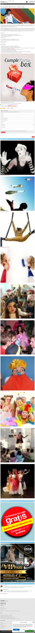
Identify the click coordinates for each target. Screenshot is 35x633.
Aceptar (16, 629)
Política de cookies (20, 631)
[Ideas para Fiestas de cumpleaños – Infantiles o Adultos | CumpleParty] (4, 2)
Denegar (23, 629)
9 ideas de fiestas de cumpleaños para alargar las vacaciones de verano (10, 618)
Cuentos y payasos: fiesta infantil (4, 462)
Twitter (2, 603)
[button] (33, 622)
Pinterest (3, 603)
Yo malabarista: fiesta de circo (4, 211)
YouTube (4, 603)
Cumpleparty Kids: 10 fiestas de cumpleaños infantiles (7, 617)
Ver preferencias (30, 629)
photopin (15, 104)
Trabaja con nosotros (3, 623)
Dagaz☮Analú (9, 105)
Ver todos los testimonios (3, 593)
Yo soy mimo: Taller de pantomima (5, 175)
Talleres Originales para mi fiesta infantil (5, 498)
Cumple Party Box (2, 607)
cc (17, 104)
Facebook (0, 603)
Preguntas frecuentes (3, 608)
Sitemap (1, 624)
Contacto (1, 622)
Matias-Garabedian (10, 104)
